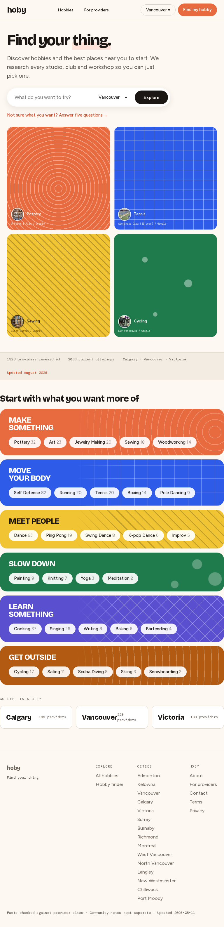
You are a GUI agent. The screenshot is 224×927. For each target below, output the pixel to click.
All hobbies (107, 775)
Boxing (137, 492)
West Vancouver (154, 854)
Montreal (146, 845)
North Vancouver (155, 863)
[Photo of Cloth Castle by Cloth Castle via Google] (17, 321)
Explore (151, 97)
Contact (199, 793)
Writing (93, 628)
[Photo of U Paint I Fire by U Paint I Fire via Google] (17, 214)
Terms (196, 802)
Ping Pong (59, 535)
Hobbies (66, 10)
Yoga (87, 578)
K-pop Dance (143, 535)
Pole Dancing (175, 492)
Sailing (56, 671)
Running (71, 492)
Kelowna (146, 784)
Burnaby (145, 828)
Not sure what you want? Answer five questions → (57, 115)
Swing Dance (100, 535)
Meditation (120, 578)
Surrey (143, 819)
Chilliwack (147, 889)
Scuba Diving (93, 671)
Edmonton (148, 775)
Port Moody (150, 898)
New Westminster (156, 880)
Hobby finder (109, 784)
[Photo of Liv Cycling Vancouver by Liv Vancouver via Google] (124, 321)
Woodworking (174, 442)
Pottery (25, 442)
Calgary (145, 802)
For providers (96, 10)
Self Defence (30, 492)
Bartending (159, 628)
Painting (24, 578)
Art (55, 442)
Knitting (57, 578)
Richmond (147, 837)
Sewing (135, 442)
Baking (124, 628)
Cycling (24, 671)
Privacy (197, 810)
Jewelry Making (93, 442)
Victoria (145, 810)
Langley (145, 872)
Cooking (25, 628)
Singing (60, 628)
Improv (181, 535)
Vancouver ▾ (158, 10)
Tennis (104, 492)
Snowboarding (165, 671)
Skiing (128, 671)
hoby (16, 10)
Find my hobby (197, 9)
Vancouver (148, 793)
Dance (23, 535)
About (196, 775)
